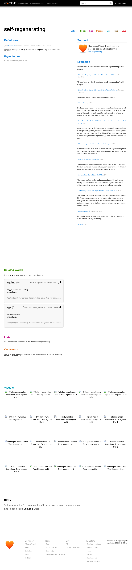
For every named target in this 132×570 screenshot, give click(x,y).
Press (27, 547)
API (67, 544)
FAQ (26, 554)
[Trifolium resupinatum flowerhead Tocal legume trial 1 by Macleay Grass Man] (90, 394)
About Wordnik (30, 544)
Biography (81, 224)
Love (124, 30)
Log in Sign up (121, 3)
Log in (6, 275)
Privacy (89, 554)
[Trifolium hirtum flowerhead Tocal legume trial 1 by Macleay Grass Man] (90, 419)
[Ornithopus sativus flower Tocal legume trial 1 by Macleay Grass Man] (16, 442)
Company (29, 540)
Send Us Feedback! (94, 544)
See (108, 30)
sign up (15, 275)
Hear (116, 30)
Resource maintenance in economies (88, 159)
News (47, 540)
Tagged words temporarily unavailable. (17, 290)
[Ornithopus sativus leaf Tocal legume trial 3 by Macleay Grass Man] (115, 467)
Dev (67, 540)
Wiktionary (12, 45)
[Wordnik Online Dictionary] (10, 3)
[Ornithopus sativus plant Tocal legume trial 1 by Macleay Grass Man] (66, 467)
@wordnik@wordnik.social (55, 554)
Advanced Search (93, 561)
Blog (47, 544)
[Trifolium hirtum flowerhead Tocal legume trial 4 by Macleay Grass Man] (115, 419)
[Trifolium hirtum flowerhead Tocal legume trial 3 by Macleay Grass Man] (66, 419)
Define (74, 30)
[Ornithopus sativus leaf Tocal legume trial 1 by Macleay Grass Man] (90, 467)
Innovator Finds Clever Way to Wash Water (91, 175)
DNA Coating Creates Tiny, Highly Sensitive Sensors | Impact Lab (97, 191)
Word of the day (36, 3)
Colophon (28, 551)
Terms (89, 551)
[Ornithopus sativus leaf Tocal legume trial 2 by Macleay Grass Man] (41, 467)
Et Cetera (90, 540)
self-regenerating (95, 51)
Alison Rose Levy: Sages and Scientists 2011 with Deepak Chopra (97, 75)
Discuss (99, 30)
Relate (83, 30)
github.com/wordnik (73, 547)
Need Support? (92, 547)
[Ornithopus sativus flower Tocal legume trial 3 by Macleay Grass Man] (66, 442)
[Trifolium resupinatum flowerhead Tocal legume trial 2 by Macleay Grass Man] (16, 394)
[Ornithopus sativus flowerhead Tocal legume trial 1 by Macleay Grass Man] (41, 444)
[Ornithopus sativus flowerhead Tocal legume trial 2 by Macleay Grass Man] (115, 444)
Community (23, 3)
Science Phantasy (83, 103)
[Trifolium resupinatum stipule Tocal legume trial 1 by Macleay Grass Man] (66, 393)
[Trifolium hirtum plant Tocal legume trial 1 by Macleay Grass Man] (16, 417)
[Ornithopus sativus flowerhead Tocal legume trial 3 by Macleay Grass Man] (16, 468)
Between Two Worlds (84, 211)
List (91, 30)
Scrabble (28, 508)
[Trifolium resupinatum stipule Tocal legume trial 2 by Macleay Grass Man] (115, 393)
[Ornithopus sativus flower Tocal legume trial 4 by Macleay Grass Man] (90, 442)
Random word (51, 3)
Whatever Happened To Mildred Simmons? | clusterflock (94, 144)
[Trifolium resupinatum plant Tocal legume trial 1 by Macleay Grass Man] (41, 393)
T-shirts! (28, 558)
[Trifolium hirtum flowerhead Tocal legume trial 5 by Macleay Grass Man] (41, 419)
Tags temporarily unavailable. (13, 315)
